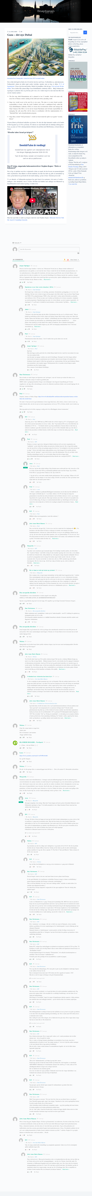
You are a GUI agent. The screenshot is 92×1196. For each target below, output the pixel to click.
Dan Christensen (41, 899)
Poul (36, 348)
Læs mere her (73, 184)
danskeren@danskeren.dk (75, 177)
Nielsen (34, 656)
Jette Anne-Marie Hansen (41, 679)
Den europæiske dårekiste (39, 611)
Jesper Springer (36, 289)
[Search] (85, 32)
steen (31, 463)
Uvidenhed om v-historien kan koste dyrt (47, 703)
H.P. (36, 442)
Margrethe (39, 573)
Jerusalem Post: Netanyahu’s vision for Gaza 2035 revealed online (25, 78)
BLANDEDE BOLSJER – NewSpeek (31, 742)
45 (21, 31)
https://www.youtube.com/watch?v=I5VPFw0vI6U (34, 755)
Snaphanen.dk (46, 11)
